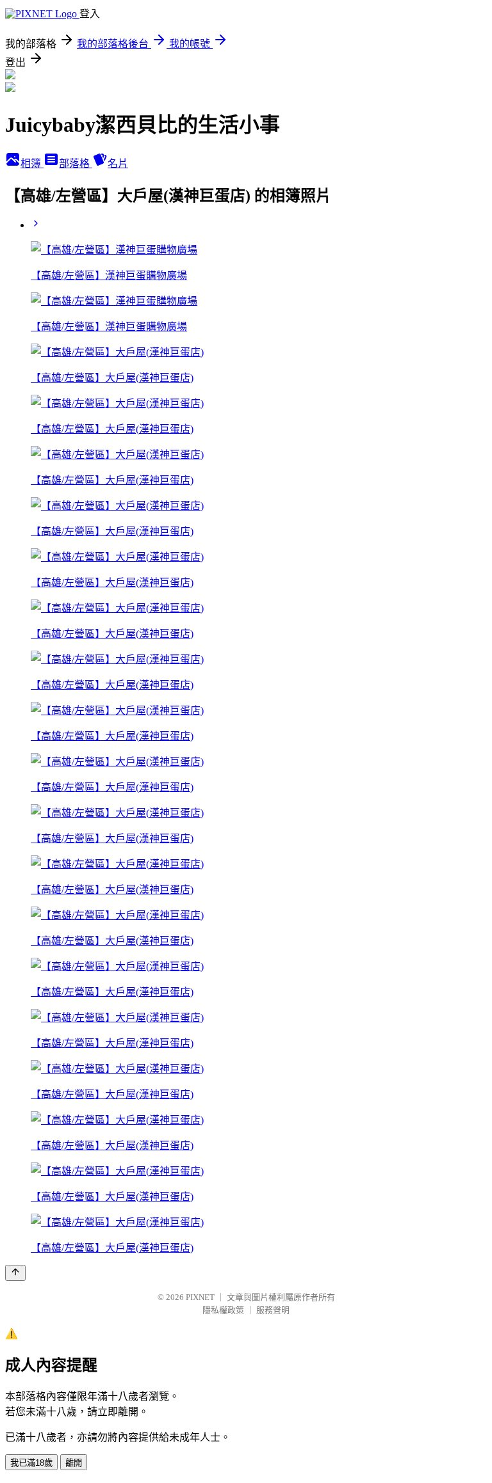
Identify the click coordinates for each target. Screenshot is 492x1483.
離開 (73, 1463)
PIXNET (200, 1297)
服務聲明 (273, 1310)
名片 (118, 163)
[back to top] (15, 1273)
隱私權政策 (223, 1310)
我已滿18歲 (31, 1463)
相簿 (32, 163)
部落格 (75, 163)
